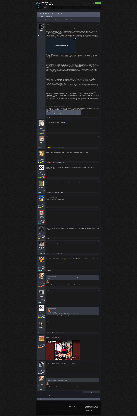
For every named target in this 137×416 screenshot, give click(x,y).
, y (56, 147)
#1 (98, 24)
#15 (98, 321)
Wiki (52, 7)
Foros (46, 7)
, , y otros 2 (56, 177)
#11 (98, 257)
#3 (98, 136)
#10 (98, 241)
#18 (98, 376)
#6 (98, 181)
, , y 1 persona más (57, 332)
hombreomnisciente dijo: (52, 308)
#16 (98, 336)
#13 (98, 290)
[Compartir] (97, 24)
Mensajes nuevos (40, 10)
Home (40, 7)
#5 (98, 165)
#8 (98, 210)
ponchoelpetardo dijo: (51, 276)
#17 (98, 362)
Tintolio (92, 410)
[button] (42, 7)
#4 (98, 151)
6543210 (41, 30)
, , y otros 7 (57, 162)
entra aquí (60, 13)
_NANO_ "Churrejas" (88, 405)
